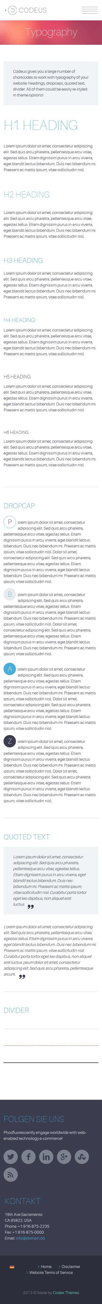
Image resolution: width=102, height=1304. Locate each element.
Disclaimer (71, 1266)
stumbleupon (82, 1157)
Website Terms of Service (51, 1272)
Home (46, 1266)
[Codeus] (30, 8)
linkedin (46, 1157)
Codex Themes (66, 1292)
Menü (89, 10)
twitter (11, 1157)
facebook (28, 1157)
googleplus (64, 1157)
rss (11, 1175)
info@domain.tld (30, 1238)
